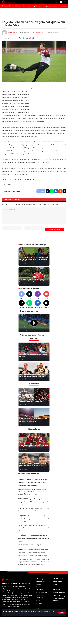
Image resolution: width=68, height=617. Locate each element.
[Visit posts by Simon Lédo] (4, 32)
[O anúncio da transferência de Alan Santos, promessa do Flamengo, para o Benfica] (34, 276)
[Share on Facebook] (16, 38)
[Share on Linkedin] (26, 38)
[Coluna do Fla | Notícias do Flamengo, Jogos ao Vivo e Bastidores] (8, 2)
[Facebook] (22, 295)
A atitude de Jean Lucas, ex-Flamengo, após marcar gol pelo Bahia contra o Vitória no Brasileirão (33, 259)
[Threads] (46, 304)
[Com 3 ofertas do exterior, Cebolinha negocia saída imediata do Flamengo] (34, 371)
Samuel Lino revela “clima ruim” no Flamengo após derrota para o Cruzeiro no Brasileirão (34, 519)
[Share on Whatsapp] (23, 38)
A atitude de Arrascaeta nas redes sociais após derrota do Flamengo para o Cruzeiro (33, 538)
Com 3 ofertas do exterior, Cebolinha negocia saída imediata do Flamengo (31, 375)
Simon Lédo (11, 32)
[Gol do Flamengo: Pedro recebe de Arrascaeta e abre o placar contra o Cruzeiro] (34, 323)
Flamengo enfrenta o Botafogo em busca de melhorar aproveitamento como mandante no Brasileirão (33, 419)
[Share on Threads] (33, 38)
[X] (29, 295)
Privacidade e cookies (10, 611)
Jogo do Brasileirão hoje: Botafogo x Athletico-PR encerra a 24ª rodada (31, 401)
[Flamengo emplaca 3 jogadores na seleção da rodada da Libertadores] (34, 442)
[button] (61, 613)
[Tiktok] (22, 304)
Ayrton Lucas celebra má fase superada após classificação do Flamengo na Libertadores (32, 465)
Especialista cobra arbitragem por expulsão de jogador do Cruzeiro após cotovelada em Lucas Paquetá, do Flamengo (33, 553)
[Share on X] (20, 38)
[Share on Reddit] (30, 38)
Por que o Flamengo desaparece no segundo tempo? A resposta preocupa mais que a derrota (33, 482)
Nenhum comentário (37, 32)
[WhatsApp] (29, 304)
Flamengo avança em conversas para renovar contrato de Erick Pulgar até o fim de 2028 (33, 354)
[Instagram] (38, 295)
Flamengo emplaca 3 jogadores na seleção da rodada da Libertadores (33, 446)
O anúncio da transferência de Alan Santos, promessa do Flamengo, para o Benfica (33, 280)
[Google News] (38, 304)
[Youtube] (46, 295)
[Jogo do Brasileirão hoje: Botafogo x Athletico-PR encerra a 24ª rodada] (34, 397)
